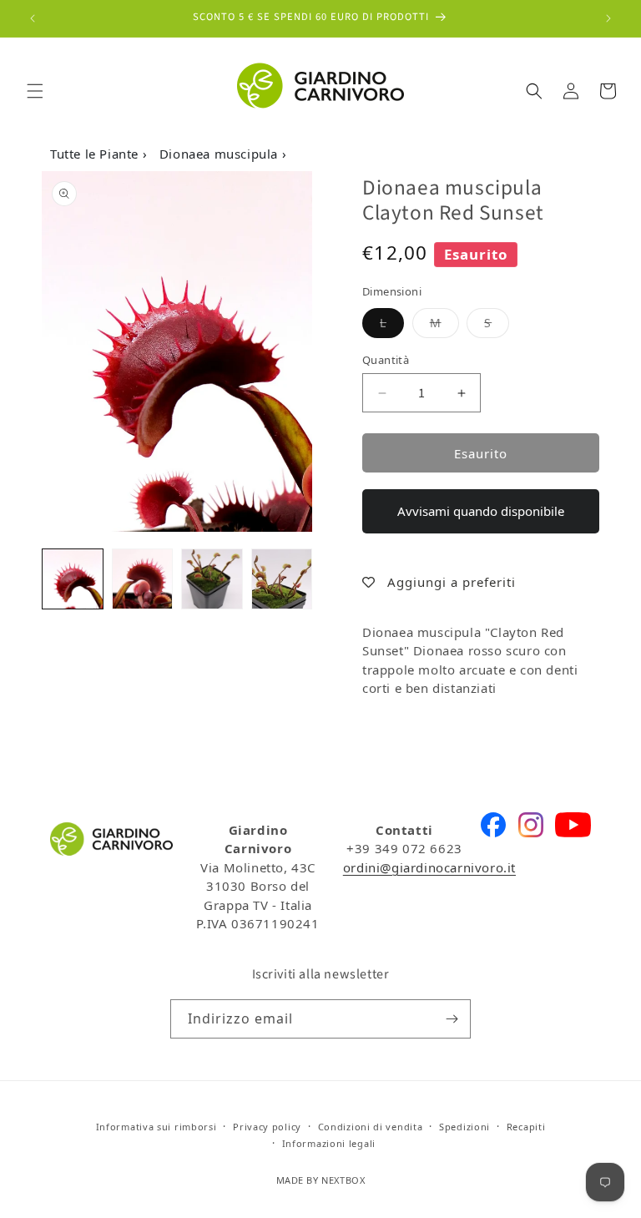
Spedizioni (464, 1126)
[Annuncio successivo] (608, 18)
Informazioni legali (329, 1143)
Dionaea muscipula (220, 153)
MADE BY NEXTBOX (321, 1180)
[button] (35, 91)
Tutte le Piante (96, 153)
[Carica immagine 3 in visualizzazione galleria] (212, 579)
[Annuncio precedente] (32, 18)
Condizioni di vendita (370, 1126)
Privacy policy (267, 1126)
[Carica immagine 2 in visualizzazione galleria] (143, 579)
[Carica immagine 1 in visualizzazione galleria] (72, 579)
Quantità (385, 359)
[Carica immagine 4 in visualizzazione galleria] (282, 579)
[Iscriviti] (451, 1019)
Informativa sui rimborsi (156, 1126)
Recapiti (526, 1126)
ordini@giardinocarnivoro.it (429, 867)
